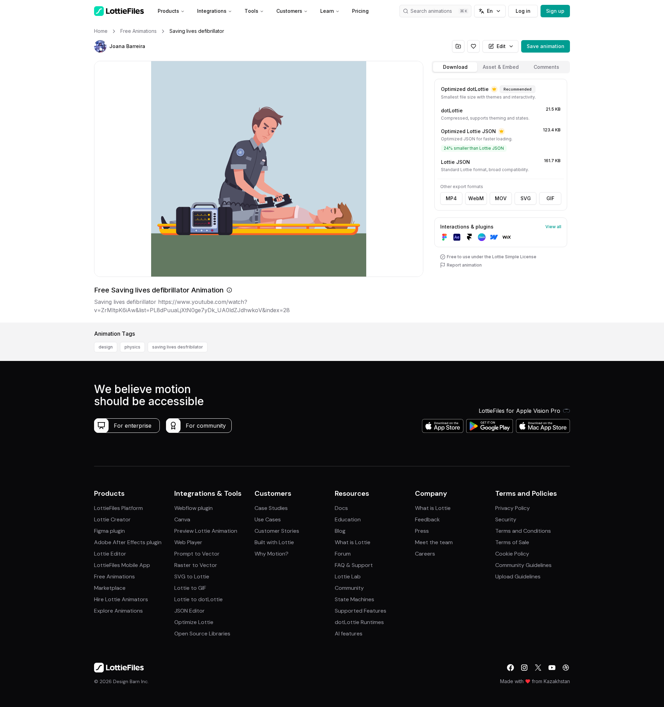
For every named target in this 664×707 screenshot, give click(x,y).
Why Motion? (271, 553)
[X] (538, 667)
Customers (289, 11)
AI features (348, 633)
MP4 (451, 198)
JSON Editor (189, 610)
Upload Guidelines (518, 576)
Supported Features (360, 610)
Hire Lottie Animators (121, 599)
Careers (425, 553)
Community (349, 588)
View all (553, 226)
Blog (340, 530)
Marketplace (110, 588)
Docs (341, 508)
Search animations (431, 11)
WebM (476, 198)
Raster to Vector (195, 565)
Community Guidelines (523, 565)
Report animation (464, 265)
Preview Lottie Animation (205, 530)
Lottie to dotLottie (198, 599)
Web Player (188, 542)
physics (132, 347)
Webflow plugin (193, 508)
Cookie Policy (512, 553)
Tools (251, 11)
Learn (327, 11)
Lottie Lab (348, 576)
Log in (523, 11)
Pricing (360, 11)
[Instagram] (524, 667)
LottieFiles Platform (118, 508)
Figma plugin (109, 530)
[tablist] (501, 67)
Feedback (427, 519)
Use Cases (268, 519)
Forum (343, 553)
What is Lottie (352, 542)
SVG (525, 198)
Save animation (545, 46)
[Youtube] (552, 667)
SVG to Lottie (191, 576)
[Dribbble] (566, 667)
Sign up (555, 11)
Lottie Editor (110, 553)
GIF (550, 198)
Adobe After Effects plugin (128, 542)
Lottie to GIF (190, 588)
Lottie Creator (112, 519)
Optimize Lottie (193, 622)
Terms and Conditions (523, 530)
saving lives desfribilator (177, 347)
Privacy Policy (512, 508)
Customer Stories (277, 530)
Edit (501, 46)
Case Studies (271, 508)
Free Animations (114, 576)
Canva (182, 519)
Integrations (212, 11)
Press (422, 530)
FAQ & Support (354, 565)
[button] (100, 46)
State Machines (354, 599)
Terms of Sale (512, 542)
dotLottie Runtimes (359, 622)
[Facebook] (510, 667)
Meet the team (434, 542)
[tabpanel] (501, 199)
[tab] (455, 67)
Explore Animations (118, 610)
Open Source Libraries (202, 633)
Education (348, 519)
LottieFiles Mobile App (122, 565)
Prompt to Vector (197, 553)
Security (505, 519)
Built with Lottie (274, 542)
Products (168, 11)
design (106, 347)
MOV (501, 198)
